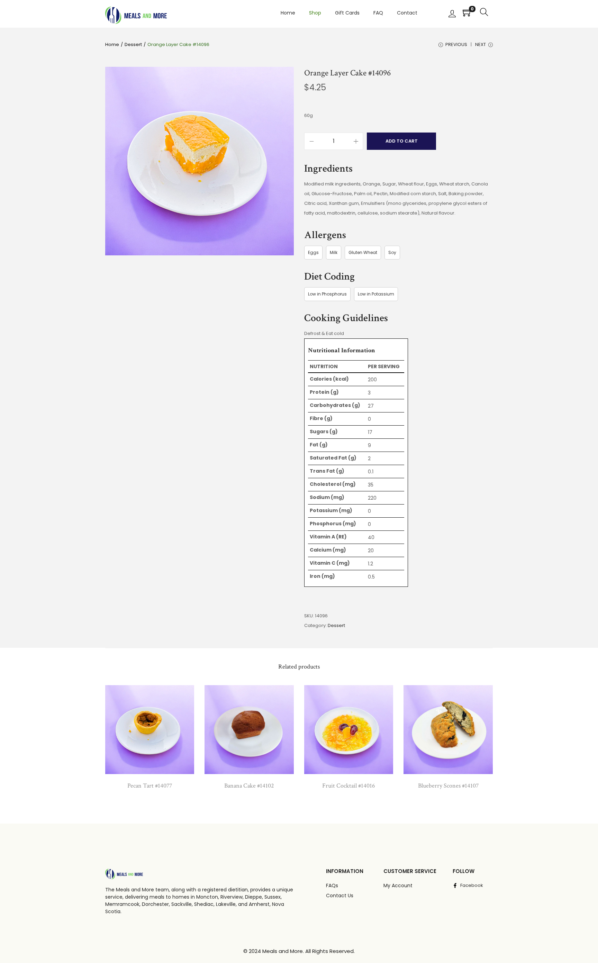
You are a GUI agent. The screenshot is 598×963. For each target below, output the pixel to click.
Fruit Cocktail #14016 (348, 786)
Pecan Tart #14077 (149, 786)
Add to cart (402, 141)
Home (112, 44)
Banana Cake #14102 (249, 786)
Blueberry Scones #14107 (448, 786)
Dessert (133, 44)
